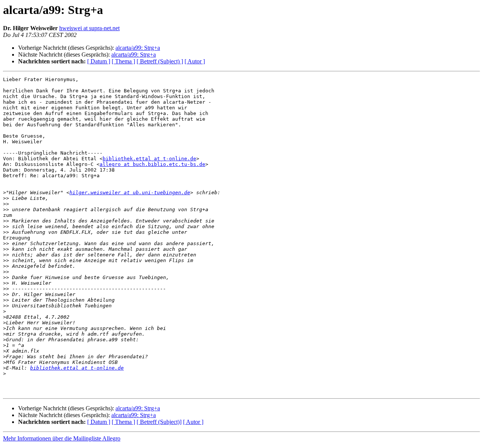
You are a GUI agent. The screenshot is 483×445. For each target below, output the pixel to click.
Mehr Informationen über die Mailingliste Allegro (61, 438)
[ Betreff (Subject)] (159, 422)
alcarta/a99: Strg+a (137, 47)
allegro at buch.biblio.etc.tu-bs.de (152, 164)
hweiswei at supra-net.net (89, 28)
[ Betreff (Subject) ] (160, 61)
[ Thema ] (123, 61)
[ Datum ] (98, 61)
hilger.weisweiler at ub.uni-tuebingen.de (129, 192)
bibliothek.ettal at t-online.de (149, 158)
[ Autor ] (195, 61)
